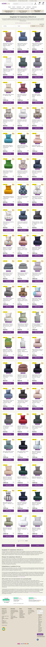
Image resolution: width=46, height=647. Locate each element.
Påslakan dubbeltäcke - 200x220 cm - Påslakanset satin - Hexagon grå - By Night (37, 223)
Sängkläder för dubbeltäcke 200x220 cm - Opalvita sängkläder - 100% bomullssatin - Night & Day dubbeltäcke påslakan (22, 351)
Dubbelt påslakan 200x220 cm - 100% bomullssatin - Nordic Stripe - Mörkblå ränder (8, 274)
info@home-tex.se (5, 622)
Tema (29, 613)
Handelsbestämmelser (14, 610)
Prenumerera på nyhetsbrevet (40, 634)
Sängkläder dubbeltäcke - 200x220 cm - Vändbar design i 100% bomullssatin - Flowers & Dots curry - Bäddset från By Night (22, 300)
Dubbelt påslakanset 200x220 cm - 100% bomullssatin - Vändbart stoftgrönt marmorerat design (22, 325)
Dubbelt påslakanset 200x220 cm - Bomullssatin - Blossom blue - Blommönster (22, 197)
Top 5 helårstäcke (31, 610)
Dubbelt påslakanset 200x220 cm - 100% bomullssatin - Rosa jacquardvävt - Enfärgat (37, 401)
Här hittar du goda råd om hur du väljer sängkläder (23, 23)
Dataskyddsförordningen (14, 611)
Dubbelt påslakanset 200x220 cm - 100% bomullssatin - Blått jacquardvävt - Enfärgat (8, 401)
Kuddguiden (21, 612)
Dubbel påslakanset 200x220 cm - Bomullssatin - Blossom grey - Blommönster (8, 121)
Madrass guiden (21, 616)
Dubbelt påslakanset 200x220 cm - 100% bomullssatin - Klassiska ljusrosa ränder (37, 350)
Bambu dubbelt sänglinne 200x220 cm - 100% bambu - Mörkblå (36, 95)
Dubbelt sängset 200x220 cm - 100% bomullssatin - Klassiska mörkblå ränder (8, 376)
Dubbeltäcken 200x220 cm (9, 545)
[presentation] (2, 11)
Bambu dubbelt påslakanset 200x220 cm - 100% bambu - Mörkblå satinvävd (22, 503)
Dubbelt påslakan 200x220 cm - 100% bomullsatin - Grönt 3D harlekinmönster (8, 172)
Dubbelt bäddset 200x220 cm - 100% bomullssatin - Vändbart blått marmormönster (37, 299)
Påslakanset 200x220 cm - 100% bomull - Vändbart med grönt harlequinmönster (37, 427)
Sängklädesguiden (22, 613)
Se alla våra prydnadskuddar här (34, 592)
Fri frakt (12, 613)
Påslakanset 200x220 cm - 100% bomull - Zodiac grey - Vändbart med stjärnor (37, 70)
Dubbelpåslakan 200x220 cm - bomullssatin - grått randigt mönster (22, 121)
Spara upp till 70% (23, 12)
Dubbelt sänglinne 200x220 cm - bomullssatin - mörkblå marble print (22, 223)
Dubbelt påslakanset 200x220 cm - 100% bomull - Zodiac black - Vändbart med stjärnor (37, 44)
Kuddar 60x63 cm (23, 545)
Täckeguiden (21, 611)
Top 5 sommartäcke (31, 611)
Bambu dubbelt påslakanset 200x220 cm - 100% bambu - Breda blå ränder (36, 452)
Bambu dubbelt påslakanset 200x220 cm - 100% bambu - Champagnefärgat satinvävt (7, 478)
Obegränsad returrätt (14, 617)
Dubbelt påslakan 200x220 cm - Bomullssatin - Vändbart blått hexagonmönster (37, 172)
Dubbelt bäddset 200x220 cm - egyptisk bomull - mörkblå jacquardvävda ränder (37, 248)
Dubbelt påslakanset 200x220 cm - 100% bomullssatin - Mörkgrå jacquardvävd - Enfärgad (22, 401)
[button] (3, 629)
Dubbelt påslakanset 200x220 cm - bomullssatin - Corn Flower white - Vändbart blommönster (37, 197)
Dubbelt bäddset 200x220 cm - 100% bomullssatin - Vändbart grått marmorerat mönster (8, 325)
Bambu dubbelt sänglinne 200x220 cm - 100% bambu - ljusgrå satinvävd (36, 529)
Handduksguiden (22, 617)
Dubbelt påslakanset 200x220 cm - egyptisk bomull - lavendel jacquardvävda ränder (37, 274)
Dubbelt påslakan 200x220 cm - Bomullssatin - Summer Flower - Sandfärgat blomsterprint (22, 172)
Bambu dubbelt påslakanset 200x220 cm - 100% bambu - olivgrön (7, 529)
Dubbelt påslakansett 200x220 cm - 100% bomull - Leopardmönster (8, 427)
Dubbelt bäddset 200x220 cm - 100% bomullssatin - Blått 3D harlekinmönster (8, 146)
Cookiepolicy (13, 612)
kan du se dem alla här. (21, 576)
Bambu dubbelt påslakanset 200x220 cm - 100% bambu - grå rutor (8, 503)
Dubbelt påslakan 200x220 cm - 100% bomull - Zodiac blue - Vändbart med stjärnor (22, 44)
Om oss (12, 615)
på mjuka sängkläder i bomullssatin (23, 13)
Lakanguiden (21, 615)
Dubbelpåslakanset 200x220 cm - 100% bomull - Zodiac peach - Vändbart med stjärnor (8, 44)
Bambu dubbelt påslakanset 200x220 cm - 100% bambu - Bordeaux (22, 95)
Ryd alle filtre (42, 24)
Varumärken (30, 612)
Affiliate (12, 618)
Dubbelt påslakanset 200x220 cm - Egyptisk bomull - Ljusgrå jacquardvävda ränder (8, 299)
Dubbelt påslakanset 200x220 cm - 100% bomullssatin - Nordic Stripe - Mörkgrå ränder (22, 274)
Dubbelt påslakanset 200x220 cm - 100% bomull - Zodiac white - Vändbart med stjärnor (8, 70)
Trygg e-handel (13, 616)
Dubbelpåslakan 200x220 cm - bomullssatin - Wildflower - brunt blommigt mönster (37, 121)
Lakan (38, 545)
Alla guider (21, 610)
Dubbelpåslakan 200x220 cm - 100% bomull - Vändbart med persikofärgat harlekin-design (22, 376)
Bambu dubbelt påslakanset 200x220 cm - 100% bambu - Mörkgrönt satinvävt (36, 503)
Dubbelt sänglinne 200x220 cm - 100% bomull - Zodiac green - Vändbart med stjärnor (22, 70)
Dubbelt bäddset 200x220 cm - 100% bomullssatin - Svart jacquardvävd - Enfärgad (37, 376)
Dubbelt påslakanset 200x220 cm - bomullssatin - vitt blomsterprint (8, 223)
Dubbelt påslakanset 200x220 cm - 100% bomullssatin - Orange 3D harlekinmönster (8, 197)
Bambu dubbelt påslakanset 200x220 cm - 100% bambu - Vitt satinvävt (22, 529)
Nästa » (26, 540)
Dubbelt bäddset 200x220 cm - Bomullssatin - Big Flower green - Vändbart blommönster (22, 146)
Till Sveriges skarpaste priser (37, 11)
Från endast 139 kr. (9, 12)
